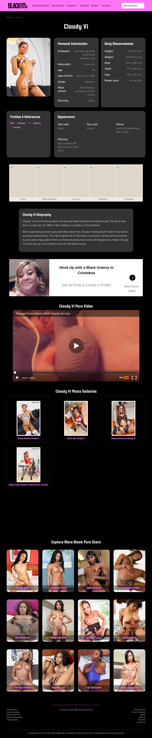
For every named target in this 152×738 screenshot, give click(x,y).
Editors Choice (58, 5)
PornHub (17, 127)
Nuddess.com (71, 733)
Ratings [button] (94, 5)
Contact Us (140, 722)
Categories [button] (71, 5)
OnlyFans (37, 123)
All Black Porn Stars (40, 5)
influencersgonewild (102, 733)
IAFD (12, 123)
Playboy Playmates (15, 717)
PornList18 (45, 733)
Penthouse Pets (13, 715)
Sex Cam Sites (118, 733)
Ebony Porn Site (85, 733)
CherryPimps (12, 710)
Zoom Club (84, 5)
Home (9, 17)
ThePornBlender (58, 733)
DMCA (142, 715)
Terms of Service (138, 712)
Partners (141, 720)
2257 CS (142, 717)
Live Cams (106, 5)
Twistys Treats (12, 720)
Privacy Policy (139, 710)
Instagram (21, 123)
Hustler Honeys (13, 712)
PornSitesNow (34, 733)
